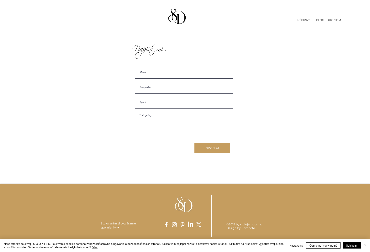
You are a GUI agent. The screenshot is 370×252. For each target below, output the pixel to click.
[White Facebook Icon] (166, 224)
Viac (95, 247)
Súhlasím (351, 245)
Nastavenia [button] (296, 245)
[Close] (365, 245)
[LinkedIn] (190, 224)
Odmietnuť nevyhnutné (323, 245)
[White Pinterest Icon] (182, 224)
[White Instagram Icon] (174, 224)
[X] (198, 224)
